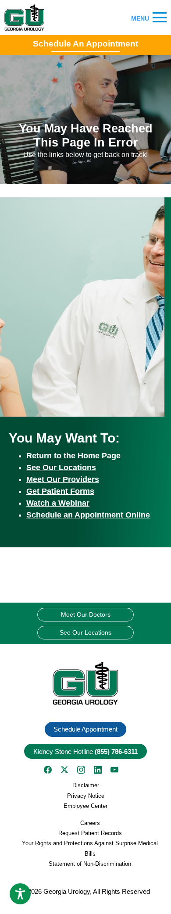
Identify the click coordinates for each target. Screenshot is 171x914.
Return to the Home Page (73, 455)
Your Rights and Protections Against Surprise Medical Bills (90, 848)
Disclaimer (85, 785)
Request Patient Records (90, 833)
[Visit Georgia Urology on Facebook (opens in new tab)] (48, 770)
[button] (85, 683)
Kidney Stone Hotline (85, 751)
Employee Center (85, 806)
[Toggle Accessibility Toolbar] (20, 893)
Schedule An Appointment (85, 43)
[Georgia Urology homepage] (24, 17)
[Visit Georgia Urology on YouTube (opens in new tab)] (114, 770)
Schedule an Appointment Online (88, 515)
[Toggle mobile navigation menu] (160, 17)
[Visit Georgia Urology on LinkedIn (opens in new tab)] (98, 770)
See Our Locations (61, 467)
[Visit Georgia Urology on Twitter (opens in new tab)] (64, 770)
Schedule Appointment (85, 729)
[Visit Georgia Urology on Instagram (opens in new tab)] (81, 770)
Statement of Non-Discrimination (90, 863)
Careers (90, 823)
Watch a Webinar (57, 503)
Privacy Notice (85, 796)
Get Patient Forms (60, 491)
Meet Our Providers (62, 479)
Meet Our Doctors (85, 614)
